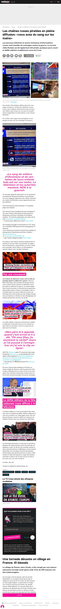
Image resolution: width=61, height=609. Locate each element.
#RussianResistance (9, 234)
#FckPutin (14, 358)
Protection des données (29, 605)
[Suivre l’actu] (38, 55)
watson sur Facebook (25, 603)
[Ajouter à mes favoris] (20, 55)
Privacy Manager (43, 605)
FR (55, 2)
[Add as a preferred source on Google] (28, 55)
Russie (13, 27)
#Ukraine (22, 356)
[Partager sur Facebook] (4, 55)
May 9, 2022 (29, 221)
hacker (5, 475)
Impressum (55, 603)
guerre (24, 472)
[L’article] (30, 577)
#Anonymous (14, 354)
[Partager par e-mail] (11, 55)
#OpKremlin (7, 358)
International (6, 27)
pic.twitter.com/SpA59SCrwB (14, 236)
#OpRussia (29, 356)
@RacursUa (14, 102)
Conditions (16, 605)
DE (51, 2)
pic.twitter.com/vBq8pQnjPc (12, 360)
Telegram (11, 198)
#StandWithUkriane (25, 358)
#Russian (12, 352)
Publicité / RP (38, 603)
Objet (5, 526)
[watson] (5, 2)
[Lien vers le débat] (16, 55)
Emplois (47, 603)
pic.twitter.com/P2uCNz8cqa (15, 219)
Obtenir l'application (10, 603)
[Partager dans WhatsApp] (8, 55)
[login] (2, 606)
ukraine (32, 472)
